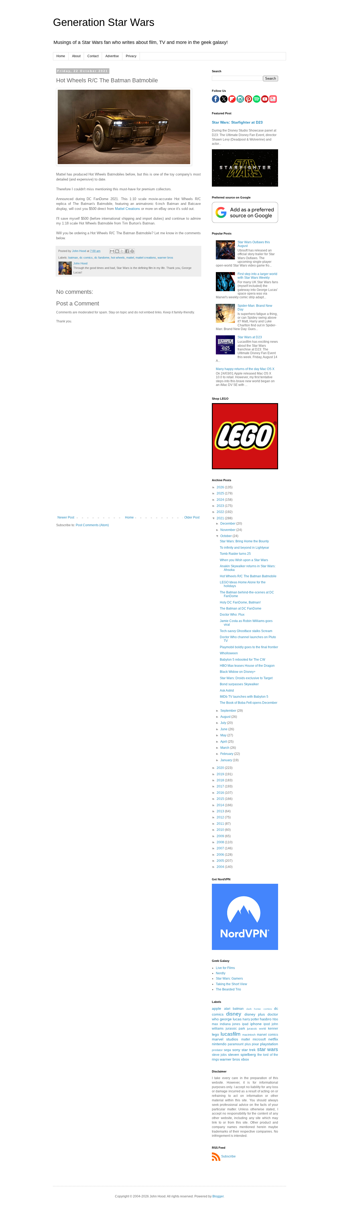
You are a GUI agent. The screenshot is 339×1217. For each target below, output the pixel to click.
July (223, 723)
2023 (221, 506)
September (228, 711)
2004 (221, 867)
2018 (221, 780)
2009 (221, 836)
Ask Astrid (227, 690)
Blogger (218, 1196)
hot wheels (118, 257)
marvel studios (225, 1039)
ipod (267, 1024)
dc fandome (101, 257)
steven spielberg (242, 1054)
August (225, 717)
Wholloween (229, 653)
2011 (221, 824)
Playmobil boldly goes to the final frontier (249, 647)
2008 (221, 842)
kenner (273, 1028)
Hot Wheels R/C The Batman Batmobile (248, 576)
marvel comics (267, 1034)
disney (233, 1014)
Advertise (112, 56)
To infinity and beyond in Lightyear (244, 547)
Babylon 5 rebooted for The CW (242, 659)
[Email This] (112, 251)
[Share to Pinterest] (132, 251)
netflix (273, 1039)
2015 (221, 799)
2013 (221, 811)
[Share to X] (122, 251)
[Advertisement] (128, 476)
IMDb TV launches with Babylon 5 (244, 696)
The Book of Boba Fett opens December (248, 703)
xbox (245, 1059)
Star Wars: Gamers (229, 978)
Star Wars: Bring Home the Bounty (244, 541)
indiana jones (230, 1024)
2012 (221, 817)
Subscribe (228, 1156)
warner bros (165, 257)
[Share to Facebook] (127, 251)
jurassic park (235, 1028)
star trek (249, 1050)
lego (215, 1034)
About (76, 56)
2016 (221, 793)
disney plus (254, 1014)
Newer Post (65, 517)
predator (217, 1050)
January (226, 760)
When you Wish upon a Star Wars (244, 560)
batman (73, 257)
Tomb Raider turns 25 (235, 554)
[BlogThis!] (117, 251)
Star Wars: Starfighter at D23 (237, 122)
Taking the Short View (231, 984)
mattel (130, 257)
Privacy (131, 56)
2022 (221, 512)
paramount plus (239, 1044)
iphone (256, 1024)
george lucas (231, 1019)
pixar (255, 1044)
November (228, 530)
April (224, 741)
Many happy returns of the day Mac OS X (245, 369)
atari (227, 1009)
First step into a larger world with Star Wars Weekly (257, 276)
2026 (221, 487)
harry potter (251, 1019)
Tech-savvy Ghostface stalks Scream (246, 631)
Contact (93, 56)
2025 (221, 493)
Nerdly (220, 973)
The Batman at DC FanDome (240, 608)
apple (216, 1008)
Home (60, 56)
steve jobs (219, 1055)
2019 (221, 774)
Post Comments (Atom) (92, 525)
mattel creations (146, 257)
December (228, 523)
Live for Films (225, 968)
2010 (221, 830)
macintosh (249, 1034)
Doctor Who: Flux (232, 614)
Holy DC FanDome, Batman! (240, 602)
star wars (267, 1049)
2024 (221, 500)
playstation (269, 1044)
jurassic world (256, 1028)
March (225, 748)
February (227, 754)
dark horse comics (259, 1008)
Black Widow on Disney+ (238, 672)
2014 (221, 805)
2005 (221, 861)
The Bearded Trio (228, 989)
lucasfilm (230, 1034)
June (224, 729)
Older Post (191, 517)
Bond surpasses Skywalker (239, 684)
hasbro (265, 1019)
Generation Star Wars (103, 22)
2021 (221, 518)
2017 (221, 786)
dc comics (86, 257)
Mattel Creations (127, 209)
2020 (221, 768)
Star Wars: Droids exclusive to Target (246, 678)
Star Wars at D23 (250, 337)
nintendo (219, 1044)
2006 (221, 855)
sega (227, 1050)
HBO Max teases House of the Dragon (247, 666)
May (223, 735)
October (226, 536)
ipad (245, 1024)
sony (236, 1050)
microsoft (259, 1039)
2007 (221, 848)
